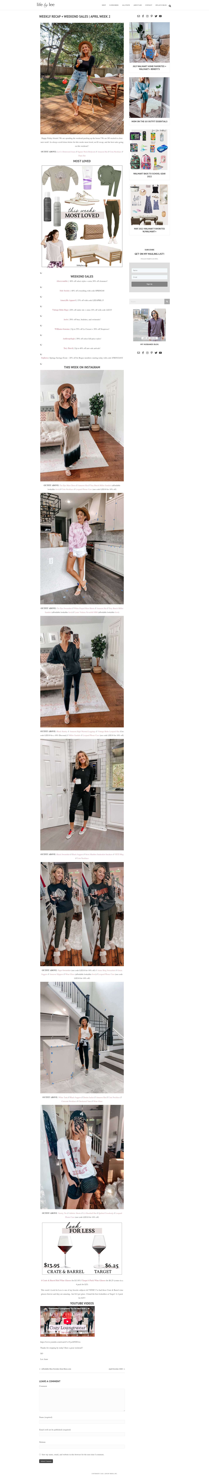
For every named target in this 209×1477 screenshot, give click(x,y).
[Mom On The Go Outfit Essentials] (149, 97)
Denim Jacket (88, 1097)
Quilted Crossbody (106, 1213)
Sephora (44, 357)
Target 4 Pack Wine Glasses (94, 1280)
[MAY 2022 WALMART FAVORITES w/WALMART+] (149, 204)
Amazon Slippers (56, 974)
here (57, 489)
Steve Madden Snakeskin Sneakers (99, 854)
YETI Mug (119, 854)
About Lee (138, 5)
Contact (148, 5)
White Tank (63, 1097)
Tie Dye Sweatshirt (64, 608)
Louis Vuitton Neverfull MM (86, 612)
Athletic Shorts (75, 1213)
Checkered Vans (84, 1101)
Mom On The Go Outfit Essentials (149, 121)
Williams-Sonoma (62, 329)
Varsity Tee (62, 1213)
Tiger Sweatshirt (64, 970)
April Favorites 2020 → (117, 1369)
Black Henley (62, 731)
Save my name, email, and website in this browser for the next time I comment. (73, 1454)
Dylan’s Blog (161, 5)
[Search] (170, 6)
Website (42, 1442)
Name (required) (45, 1417)
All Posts (126, 5)
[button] (138, 16)
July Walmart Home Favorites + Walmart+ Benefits (149, 68)
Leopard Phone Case (84, 489)
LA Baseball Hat (89, 1213)
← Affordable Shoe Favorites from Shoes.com (55, 1369)
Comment (43, 1386)
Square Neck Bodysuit (86, 151)
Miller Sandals (74, 735)
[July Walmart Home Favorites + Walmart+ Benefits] (149, 42)
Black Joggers (77, 854)
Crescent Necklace (69, 1101)
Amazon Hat (103, 151)
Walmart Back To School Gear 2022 (149, 175)
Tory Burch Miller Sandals (100, 485)
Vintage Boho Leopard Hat (108, 731)
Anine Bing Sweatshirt (106, 970)
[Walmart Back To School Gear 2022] (149, 149)
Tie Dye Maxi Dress (68, 485)
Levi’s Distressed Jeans (66, 151)
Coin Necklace (115, 151)
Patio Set (82, 155)
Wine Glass (69, 974)
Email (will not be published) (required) (55, 1429)
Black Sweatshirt (63, 854)
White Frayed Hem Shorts (84, 608)
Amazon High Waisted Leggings (82, 731)
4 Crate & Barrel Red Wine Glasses (56, 1280)
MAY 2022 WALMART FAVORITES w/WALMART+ (149, 230)
